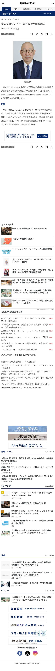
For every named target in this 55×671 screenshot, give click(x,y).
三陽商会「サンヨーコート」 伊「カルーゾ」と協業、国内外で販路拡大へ (24, 332)
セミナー (14, 536)
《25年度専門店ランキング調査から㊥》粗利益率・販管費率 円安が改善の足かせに (24, 326)
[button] (10, 3)
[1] (5, 495)
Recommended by (42, 309)
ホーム (3, 19)
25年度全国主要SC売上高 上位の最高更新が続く (21, 388)
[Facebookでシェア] (47, 34)
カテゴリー (47, 13)
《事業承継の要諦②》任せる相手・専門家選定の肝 (32, 583)
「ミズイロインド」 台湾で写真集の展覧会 (19, 350)
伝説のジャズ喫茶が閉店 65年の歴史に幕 (18, 362)
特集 (13, 526)
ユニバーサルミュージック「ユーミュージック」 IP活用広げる (24, 338)
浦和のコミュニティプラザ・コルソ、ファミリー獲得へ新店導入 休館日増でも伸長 (27, 379)
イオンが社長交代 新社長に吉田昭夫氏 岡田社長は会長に (25, 384)
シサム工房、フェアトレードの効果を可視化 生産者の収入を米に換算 (24, 344)
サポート (49, 9)
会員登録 (38, 9)
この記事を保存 (9, 34)
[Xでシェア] (42, 34)
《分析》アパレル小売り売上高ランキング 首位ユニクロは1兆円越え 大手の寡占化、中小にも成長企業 (26, 373)
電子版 (17, 9)
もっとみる (49, 452)
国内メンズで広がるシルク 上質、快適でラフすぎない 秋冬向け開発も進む (24, 319)
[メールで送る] (32, 34)
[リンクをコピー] (37, 34)
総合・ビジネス (9, 14)
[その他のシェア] (52, 34)
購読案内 (27, 9)
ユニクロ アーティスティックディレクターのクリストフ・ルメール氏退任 (27, 366)
